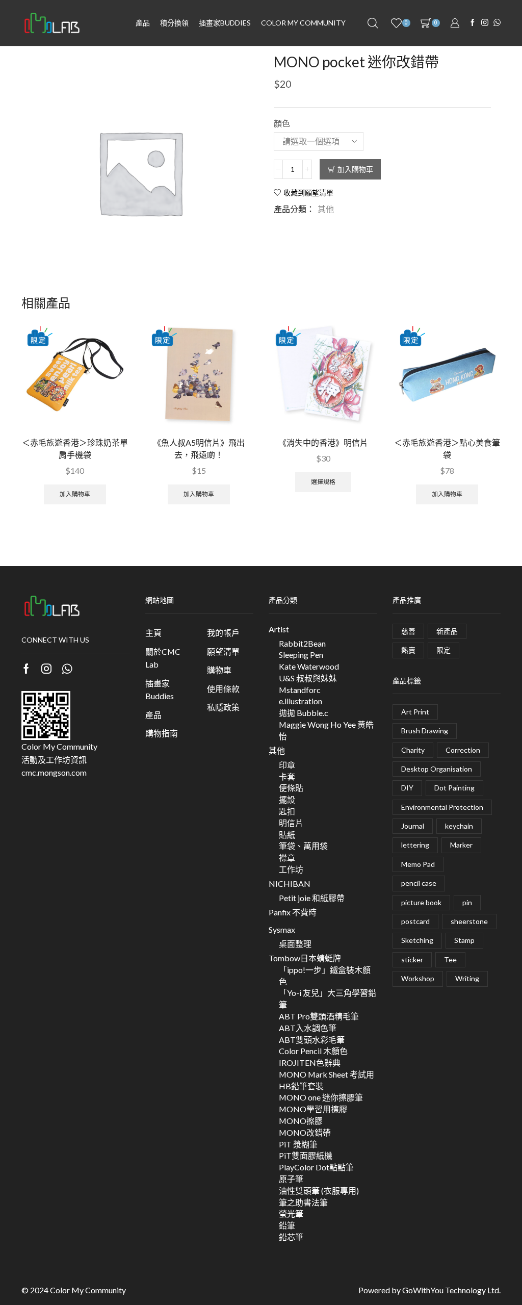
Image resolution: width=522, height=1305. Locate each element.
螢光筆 (291, 1213)
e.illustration (300, 701)
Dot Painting (454, 787)
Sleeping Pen (301, 654)
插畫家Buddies (159, 689)
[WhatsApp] (497, 23)
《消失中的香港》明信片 (323, 442)
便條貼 (291, 787)
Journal (412, 826)
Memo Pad (418, 864)
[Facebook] (472, 23)
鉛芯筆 (291, 1237)
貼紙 (287, 834)
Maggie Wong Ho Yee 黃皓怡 (326, 730)
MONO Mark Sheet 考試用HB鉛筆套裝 (326, 1080)
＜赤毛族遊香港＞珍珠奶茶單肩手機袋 (75, 448)
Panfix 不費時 (293, 912)
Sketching (417, 940)
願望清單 (223, 651)
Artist (279, 629)
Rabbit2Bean (302, 643)
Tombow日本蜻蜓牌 (305, 958)
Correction (463, 750)
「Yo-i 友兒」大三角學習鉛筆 (327, 998)
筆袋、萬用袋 (303, 846)
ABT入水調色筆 (307, 1028)
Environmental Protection (442, 807)
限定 (443, 650)
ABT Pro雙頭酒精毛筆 (319, 1016)
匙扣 (287, 811)
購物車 (219, 670)
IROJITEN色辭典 (310, 1062)
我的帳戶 (223, 632)
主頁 (153, 632)
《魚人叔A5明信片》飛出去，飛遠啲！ (199, 448)
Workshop (417, 978)
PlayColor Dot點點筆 (316, 1167)
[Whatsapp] (67, 668)
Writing (467, 978)
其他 (326, 209)
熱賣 (408, 650)
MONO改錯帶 (305, 1132)
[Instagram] (484, 23)
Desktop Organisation (436, 768)
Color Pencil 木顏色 (313, 1051)
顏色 (282, 123)
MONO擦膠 (301, 1120)
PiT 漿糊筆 (298, 1144)
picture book (421, 902)
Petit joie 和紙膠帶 (312, 898)
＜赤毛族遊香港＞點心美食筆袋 (447, 448)
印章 (287, 765)
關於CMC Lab (162, 658)
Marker (461, 844)
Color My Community (303, 22)
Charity (413, 750)
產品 (143, 22)
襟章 (287, 857)
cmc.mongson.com (54, 772)
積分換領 (174, 22)
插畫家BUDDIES (225, 22)
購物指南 (161, 733)
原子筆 (291, 1179)
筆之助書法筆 (303, 1202)
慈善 (408, 631)
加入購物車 (355, 169)
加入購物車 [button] (75, 494)
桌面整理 (295, 944)
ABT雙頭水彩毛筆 (312, 1039)
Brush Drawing (424, 730)
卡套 (287, 776)
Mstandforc (300, 690)
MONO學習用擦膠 (313, 1109)
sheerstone (469, 921)
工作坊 (291, 869)
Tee (450, 959)
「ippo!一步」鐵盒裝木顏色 (325, 975)
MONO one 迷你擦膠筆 (321, 1097)
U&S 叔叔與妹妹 (308, 678)
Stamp (464, 940)
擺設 (287, 799)
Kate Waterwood (309, 666)
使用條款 (223, 689)
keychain (459, 826)
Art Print (415, 711)
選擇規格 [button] (323, 481)
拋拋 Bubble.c (303, 713)
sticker (412, 959)
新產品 (447, 631)
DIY (407, 787)
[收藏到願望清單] (111, 342)
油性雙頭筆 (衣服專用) (319, 1190)
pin (467, 902)
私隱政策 (223, 707)
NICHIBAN (289, 883)
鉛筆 (287, 1225)
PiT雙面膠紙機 (305, 1155)
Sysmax (282, 929)
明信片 (291, 823)
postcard (415, 921)
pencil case (418, 883)
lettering (415, 844)
